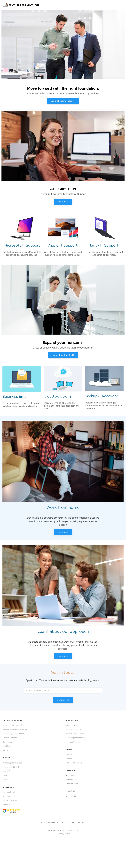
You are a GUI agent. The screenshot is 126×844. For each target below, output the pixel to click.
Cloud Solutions (8, 796)
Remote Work (7, 804)
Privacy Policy (64, 834)
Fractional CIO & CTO (10, 767)
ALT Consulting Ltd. (71, 831)
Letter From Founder (73, 763)
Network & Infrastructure (75, 733)
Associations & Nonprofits (12, 725)
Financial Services (9, 738)
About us (69, 754)
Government (7, 742)
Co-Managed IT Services (12, 763)
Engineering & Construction (13, 733)
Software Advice (72, 725)
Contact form (70, 779)
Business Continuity (73, 742)
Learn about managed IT (63, 101)
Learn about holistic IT (63, 355)
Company (69, 749)
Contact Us (70, 770)
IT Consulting (71, 720)
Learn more (63, 201)
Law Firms (6, 746)
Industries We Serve (12, 720)
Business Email (8, 792)
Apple (4, 775)
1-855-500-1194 (71, 783)
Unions (5, 750)
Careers (68, 759)
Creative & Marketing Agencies (14, 729)
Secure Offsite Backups (11, 800)
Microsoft (6, 771)
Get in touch (70, 775)
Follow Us (70, 791)
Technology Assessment (75, 738)
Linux (4, 780)
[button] (122, 5)
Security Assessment (74, 729)
